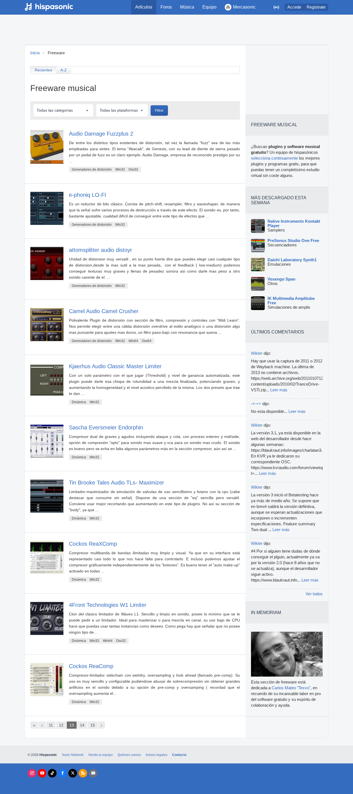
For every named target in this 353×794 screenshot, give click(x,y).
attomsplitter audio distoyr (100, 250)
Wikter (257, 353)
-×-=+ (256, 404)
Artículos (143, 7)
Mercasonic (244, 7)
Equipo (209, 7)
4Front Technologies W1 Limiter (107, 605)
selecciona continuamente (274, 158)
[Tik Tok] (52, 773)
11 (51, 725)
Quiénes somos (129, 755)
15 (92, 725)
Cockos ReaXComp (93, 544)
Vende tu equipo (100, 755)
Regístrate (316, 7)
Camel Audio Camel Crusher (103, 311)
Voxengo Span (281, 279)
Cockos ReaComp (91, 666)
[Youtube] (42, 773)
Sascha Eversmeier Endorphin (106, 427)
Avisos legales (156, 755)
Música (187, 7)
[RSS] (83, 773)
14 (82, 725)
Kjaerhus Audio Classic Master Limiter (115, 366)
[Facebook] (62, 773)
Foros (166, 7)
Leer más (278, 390)
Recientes (43, 70)
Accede (294, 7)
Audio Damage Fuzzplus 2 (101, 134)
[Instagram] (32, 773)
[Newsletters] (93, 773)
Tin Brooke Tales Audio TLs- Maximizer (116, 483)
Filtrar (159, 110)
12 (61, 725)
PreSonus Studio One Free (293, 240)
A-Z (63, 70)
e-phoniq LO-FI (87, 195)
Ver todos (314, 594)
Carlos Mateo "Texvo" (291, 688)
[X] (72, 773)
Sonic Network (73, 755)
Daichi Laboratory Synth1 (292, 260)
